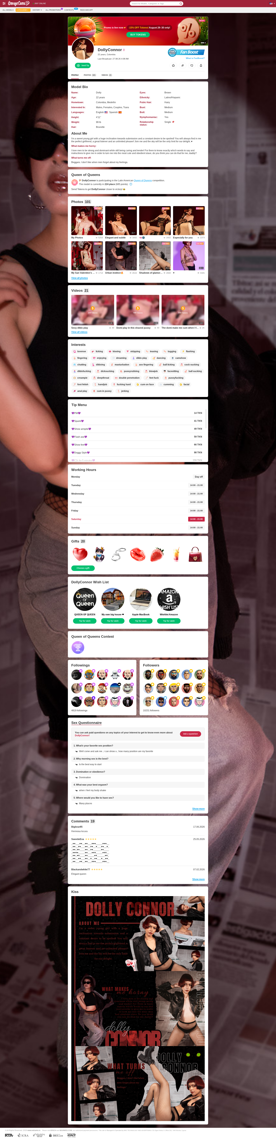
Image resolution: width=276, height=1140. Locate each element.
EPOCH (53, 1130)
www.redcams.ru (33, 1130)
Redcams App (86, 10)
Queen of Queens (143, 180)
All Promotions (53, 10)
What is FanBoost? (195, 58)
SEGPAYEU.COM (66, 1130)
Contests (69, 10)
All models (8, 10)
